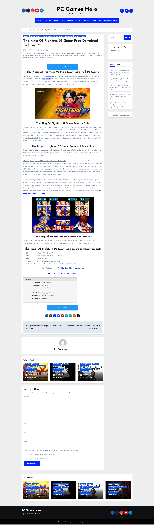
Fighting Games (47, 36)
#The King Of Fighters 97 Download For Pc (38, 53)
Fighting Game (35, 36)
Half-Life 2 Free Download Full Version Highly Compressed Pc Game (120, 87)
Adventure (47, 20)
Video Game (69, 36)
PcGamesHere (33, 50)
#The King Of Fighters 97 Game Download (66, 55)
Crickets (70, 20)
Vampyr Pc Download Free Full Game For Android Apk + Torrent (120, 96)
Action (78, 20)
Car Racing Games (110, 20)
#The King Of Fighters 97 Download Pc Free (65, 53)
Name (26, 424)
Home (39, 20)
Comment (27, 397)
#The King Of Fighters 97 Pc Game (42, 57)
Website (26, 441)
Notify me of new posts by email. (36, 458)
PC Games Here (77, 9)
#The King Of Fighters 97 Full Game (41, 55)
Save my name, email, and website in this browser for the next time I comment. (51, 450)
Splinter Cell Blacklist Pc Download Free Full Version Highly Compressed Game (119, 105)
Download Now (63, 67)
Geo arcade (46, 79)
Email (26, 433)
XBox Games (97, 20)
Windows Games (80, 36)
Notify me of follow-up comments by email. (39, 454)
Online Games (58, 36)
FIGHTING (35, 364)
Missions (56, 20)
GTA (63, 20)
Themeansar (91, 522)
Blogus (82, 522)
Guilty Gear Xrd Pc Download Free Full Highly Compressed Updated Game (119, 72)
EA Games (86, 20)
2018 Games (57, 484)
